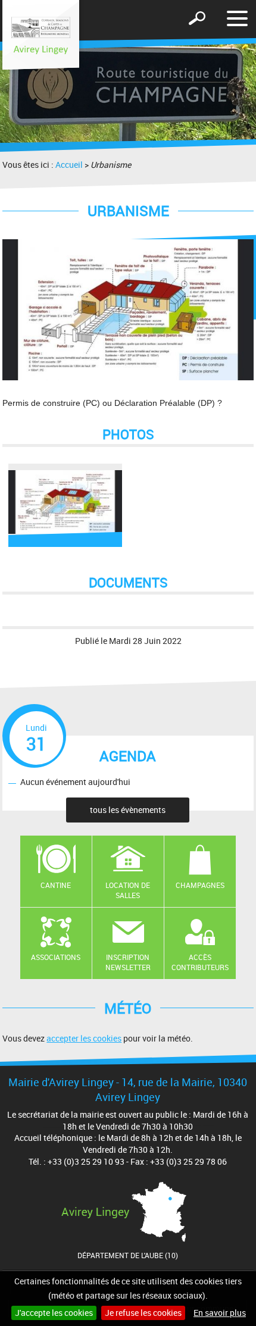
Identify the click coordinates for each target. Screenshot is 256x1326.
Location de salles (127, 890)
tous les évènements (128, 809)
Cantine (55, 885)
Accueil (69, 164)
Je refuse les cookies (143, 1312)
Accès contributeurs (200, 962)
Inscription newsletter (128, 962)
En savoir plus (219, 1312)
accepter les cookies (83, 1038)
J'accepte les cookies (54, 1312)
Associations (55, 957)
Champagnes (200, 885)
